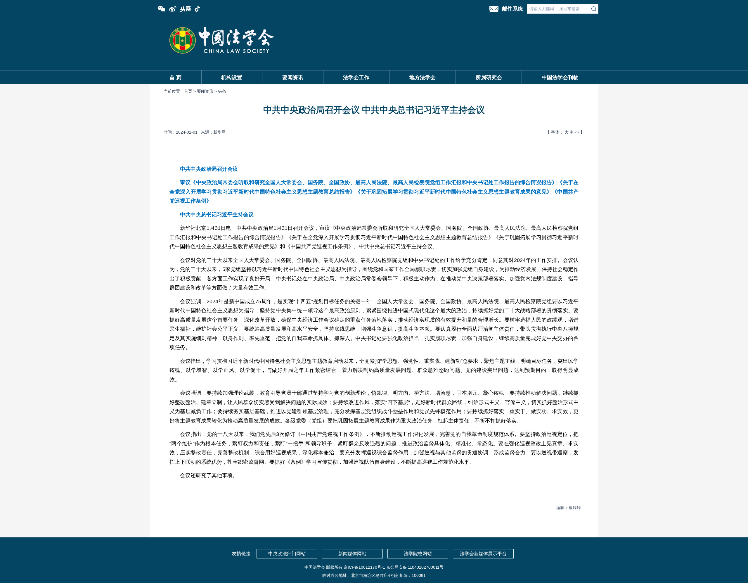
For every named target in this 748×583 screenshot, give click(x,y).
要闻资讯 (292, 77)
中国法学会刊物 (560, 77)
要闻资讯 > (207, 91)
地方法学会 (422, 77)
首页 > (190, 91)
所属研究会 (489, 77)
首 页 (175, 77)
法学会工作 (356, 77)
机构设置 (231, 77)
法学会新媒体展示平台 (483, 553)
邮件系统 (512, 9)
